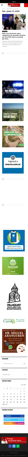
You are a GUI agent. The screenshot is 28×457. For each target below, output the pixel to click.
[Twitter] (14, 446)
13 (14, 396)
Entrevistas (15, 455)
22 (20, 399)
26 (10, 402)
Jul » (6, 404)
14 (17, 396)
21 (17, 399)
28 (17, 402)
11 (7, 396)
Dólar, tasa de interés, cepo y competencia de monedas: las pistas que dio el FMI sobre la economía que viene (13, 36)
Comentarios (5, 31)
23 (24, 399)
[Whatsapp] (17, 446)
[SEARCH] (24, 363)
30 (24, 402)
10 (3, 396)
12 (10, 396)
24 (3, 402)
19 (10, 399)
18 (7, 399)
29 (20, 402)
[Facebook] (10, 446)
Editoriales (3, 455)
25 (7, 402)
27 (14, 402)
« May (3, 404)
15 (20, 396)
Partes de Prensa (22, 455)
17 (3, 399)
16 (24, 396)
